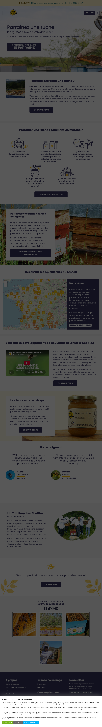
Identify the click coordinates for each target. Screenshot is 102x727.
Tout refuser (18, 722)
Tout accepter (7, 722)
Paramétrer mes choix (31, 722)
